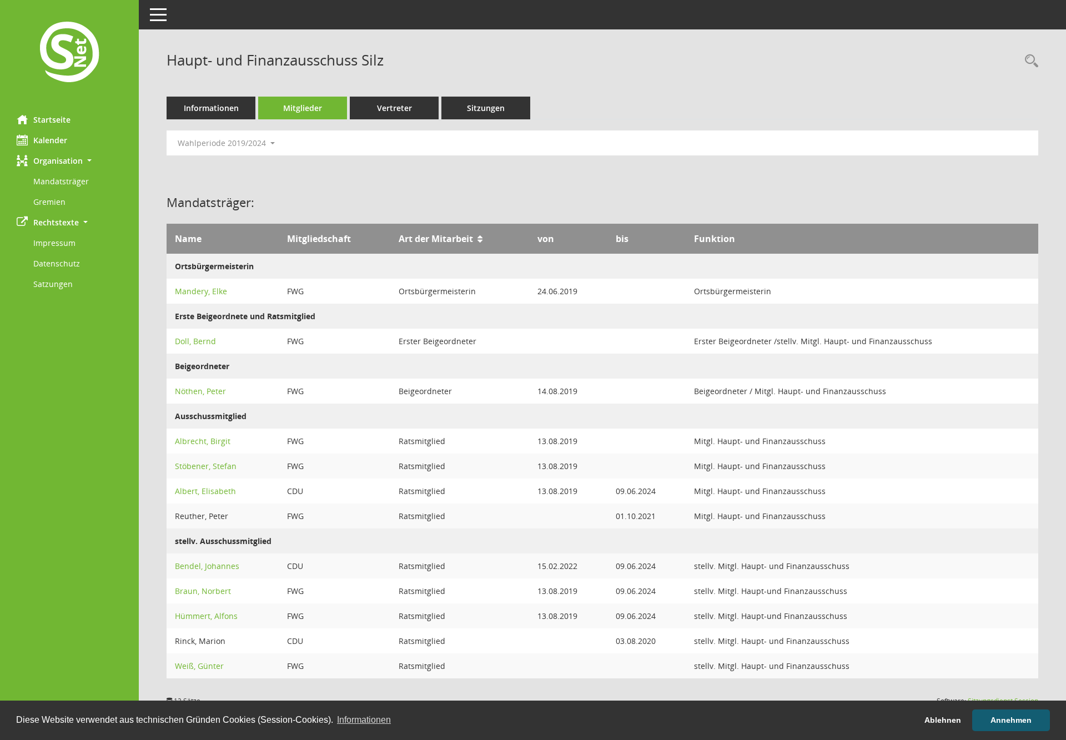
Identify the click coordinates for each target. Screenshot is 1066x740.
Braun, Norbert (203, 591)
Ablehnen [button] (942, 720)
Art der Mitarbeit (436, 239)
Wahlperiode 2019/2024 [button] (223, 143)
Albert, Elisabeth (205, 491)
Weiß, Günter (199, 666)
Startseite (52, 119)
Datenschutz (56, 263)
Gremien (49, 202)
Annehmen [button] (1011, 720)
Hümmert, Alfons (206, 616)
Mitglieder (302, 108)
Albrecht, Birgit (202, 441)
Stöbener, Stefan (206, 466)
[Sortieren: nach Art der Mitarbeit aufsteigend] (479, 239)
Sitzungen (486, 108)
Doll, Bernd (195, 341)
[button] (69, 160)
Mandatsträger (61, 181)
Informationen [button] (364, 719)
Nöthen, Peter (200, 391)
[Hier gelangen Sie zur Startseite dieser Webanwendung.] (69, 53)
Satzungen (53, 284)
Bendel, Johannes (207, 566)
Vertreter (394, 108)
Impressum (54, 243)
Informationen (211, 108)
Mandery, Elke (201, 291)
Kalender (50, 140)
